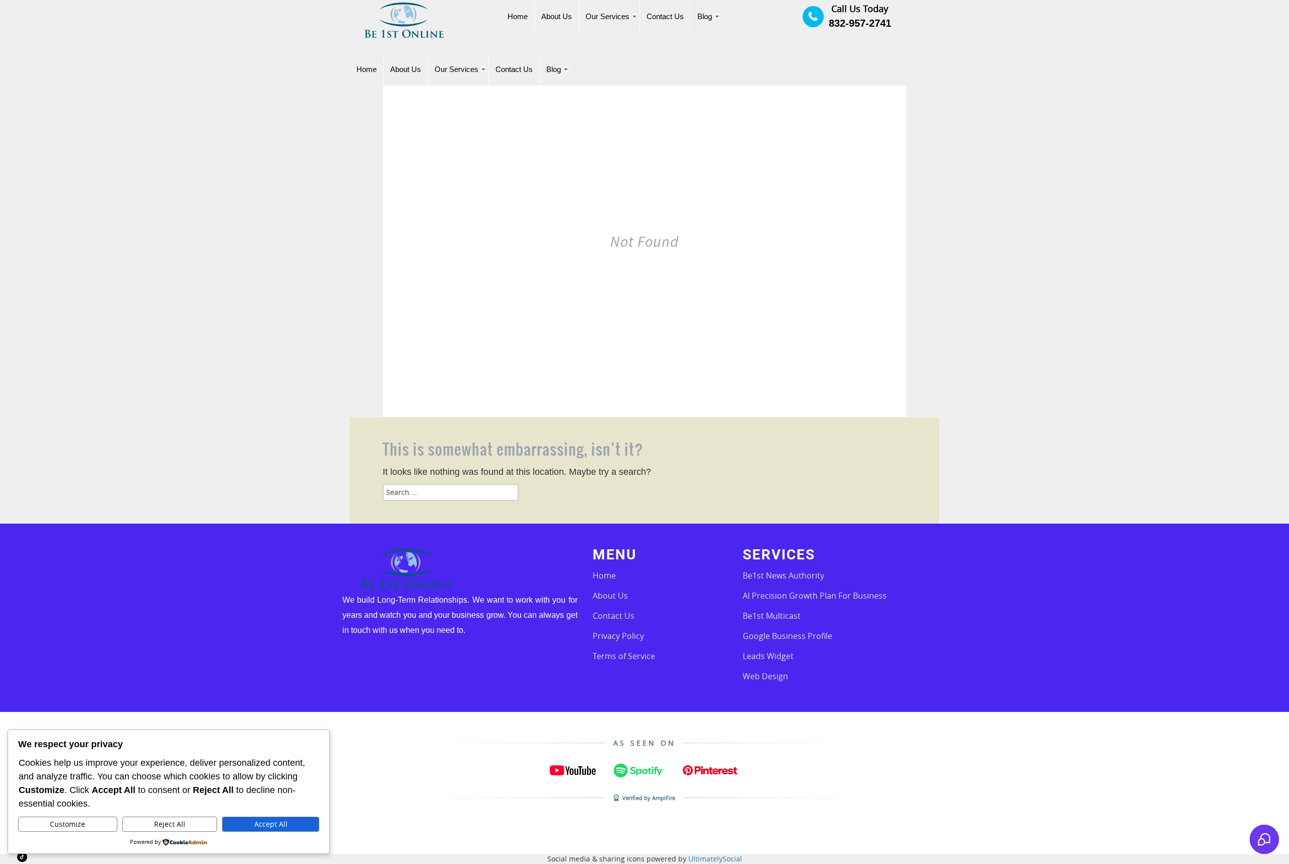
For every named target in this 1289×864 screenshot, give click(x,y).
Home (604, 575)
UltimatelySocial (715, 858)
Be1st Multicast (772, 615)
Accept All (271, 824)
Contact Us (613, 615)
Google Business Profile (787, 635)
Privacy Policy (618, 635)
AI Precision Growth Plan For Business (815, 595)
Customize (67, 824)
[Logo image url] (404, 19)
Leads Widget (768, 656)
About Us (610, 595)
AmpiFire (663, 798)
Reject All (169, 824)
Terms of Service (624, 656)
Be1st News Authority (783, 575)
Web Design (765, 676)
